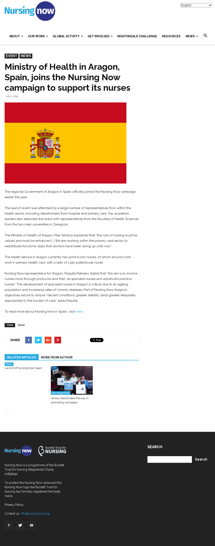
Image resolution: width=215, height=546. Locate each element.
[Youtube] (31, 525)
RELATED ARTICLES (21, 357)
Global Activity (66, 36)
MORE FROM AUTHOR (57, 357)
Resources (171, 36)
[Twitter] (20, 525)
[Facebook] (9, 525)
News (190, 36)
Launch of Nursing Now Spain (23, 368)
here (79, 311)
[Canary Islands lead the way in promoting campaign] (72, 380)
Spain (21, 325)
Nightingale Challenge (137, 36)
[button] (205, 36)
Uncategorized (60, 393)
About (14, 36)
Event (11, 56)
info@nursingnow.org (35, 513)
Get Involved (98, 36)
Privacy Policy (14, 504)
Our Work (36, 36)
